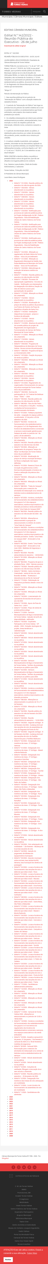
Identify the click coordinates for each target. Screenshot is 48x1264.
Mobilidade (24, 1202)
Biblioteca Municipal (24, 1218)
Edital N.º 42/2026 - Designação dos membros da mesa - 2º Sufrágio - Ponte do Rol (28, 805)
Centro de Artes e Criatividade (24, 1225)
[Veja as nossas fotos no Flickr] (34, 1167)
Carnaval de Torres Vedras (24, 1238)
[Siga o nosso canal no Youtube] (24, 1167)
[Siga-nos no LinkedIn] (29, 1167)
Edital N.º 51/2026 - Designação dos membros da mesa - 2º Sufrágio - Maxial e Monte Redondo (28, 750)
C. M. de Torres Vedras (24, 1186)
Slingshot (5, 1158)
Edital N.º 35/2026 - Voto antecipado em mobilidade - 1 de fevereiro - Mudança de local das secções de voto (28, 846)
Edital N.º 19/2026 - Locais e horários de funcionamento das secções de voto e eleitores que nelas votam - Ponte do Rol (28, 973)
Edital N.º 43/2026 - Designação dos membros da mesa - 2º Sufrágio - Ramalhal (27, 798)
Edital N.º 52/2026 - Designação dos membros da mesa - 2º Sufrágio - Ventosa (27, 743)
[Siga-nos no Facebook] (13, 1167)
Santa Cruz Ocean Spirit (24, 1241)
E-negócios (24, 1199)
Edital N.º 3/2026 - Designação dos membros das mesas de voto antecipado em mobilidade (29, 1080)
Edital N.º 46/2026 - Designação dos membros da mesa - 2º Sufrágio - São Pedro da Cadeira (27, 780)
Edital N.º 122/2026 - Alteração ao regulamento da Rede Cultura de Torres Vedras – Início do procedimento (28, 254)
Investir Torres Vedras (24, 1196)
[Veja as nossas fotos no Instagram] (18, 1167)
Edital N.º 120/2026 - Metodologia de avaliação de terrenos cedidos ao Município (27, 270)
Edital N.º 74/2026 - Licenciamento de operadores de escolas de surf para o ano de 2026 (27, 598)
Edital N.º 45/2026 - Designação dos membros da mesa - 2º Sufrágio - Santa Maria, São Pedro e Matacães (28, 787)
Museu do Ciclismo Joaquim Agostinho (24, 1228)
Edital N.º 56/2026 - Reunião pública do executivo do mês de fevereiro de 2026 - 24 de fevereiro (28, 713)
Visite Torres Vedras (24, 1205)
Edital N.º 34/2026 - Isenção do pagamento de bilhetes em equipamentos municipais (25, 853)
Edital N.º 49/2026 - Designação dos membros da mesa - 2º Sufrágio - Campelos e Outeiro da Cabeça (27, 764)
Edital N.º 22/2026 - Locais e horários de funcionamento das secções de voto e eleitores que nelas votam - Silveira (28, 950)
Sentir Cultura (24, 1231)
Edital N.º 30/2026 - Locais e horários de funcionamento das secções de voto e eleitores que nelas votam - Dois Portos (28, 883)
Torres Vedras (11, 12)
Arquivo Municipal (24, 1215)
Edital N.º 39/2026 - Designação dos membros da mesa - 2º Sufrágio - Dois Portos (27, 823)
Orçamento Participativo (24, 1212)
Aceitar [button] (8, 1260)
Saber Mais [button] (32, 1253)
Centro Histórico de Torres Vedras (24, 1209)
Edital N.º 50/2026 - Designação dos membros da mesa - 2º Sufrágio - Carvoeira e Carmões (27, 757)
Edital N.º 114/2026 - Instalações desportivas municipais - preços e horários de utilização (26, 314)
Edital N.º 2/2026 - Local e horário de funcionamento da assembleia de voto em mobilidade (28, 1087)
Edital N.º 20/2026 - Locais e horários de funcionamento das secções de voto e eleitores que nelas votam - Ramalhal (28, 966)
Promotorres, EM (24, 1193)
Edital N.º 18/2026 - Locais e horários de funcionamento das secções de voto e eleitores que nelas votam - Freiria (28, 979)
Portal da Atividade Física (24, 1234)
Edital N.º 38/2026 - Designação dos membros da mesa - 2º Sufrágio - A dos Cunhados (28, 830)
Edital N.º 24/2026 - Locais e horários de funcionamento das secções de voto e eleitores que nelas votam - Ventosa (28, 936)
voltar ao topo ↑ (37, 1256)
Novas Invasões (24, 1244)
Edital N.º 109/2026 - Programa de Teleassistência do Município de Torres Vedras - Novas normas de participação (28, 346)
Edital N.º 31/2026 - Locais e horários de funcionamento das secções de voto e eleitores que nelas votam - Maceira (28, 876)
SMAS (24, 1189)
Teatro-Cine (24, 1222)
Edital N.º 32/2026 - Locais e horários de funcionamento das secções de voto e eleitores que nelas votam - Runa (28, 869)
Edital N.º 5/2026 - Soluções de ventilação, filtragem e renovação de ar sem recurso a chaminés (27, 1069)
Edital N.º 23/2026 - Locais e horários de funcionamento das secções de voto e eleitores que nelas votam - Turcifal (28, 943)
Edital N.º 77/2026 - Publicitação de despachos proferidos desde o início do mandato (28, 582)
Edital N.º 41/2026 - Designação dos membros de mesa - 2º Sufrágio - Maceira (27, 812)
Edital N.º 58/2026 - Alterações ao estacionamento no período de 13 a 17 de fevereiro (28, 702)
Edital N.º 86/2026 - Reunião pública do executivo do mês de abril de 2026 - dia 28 (28, 513)
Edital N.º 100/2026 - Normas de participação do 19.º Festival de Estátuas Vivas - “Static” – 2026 (28, 394)
